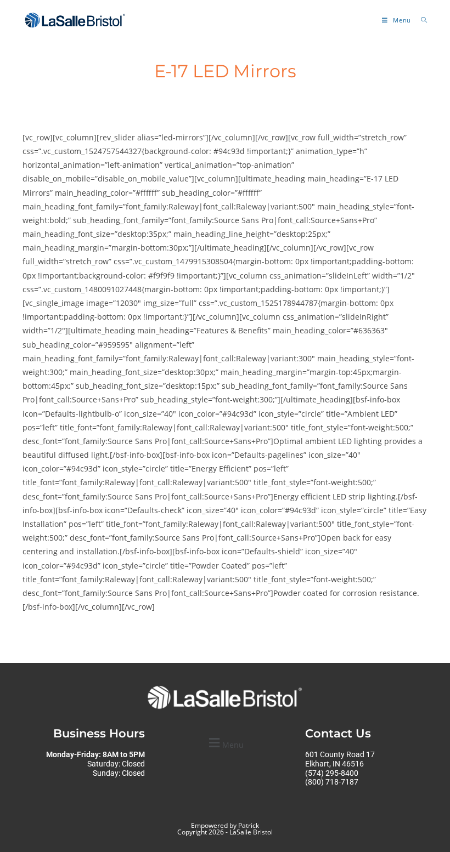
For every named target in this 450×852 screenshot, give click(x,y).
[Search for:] (420, 20)
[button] (225, 743)
